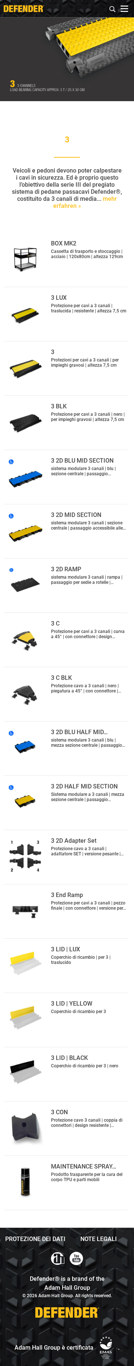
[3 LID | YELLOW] (25, 1019)
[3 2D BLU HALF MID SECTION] (25, 747)
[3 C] (25, 639)
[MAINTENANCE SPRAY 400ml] (25, 1182)
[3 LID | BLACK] (25, 1073)
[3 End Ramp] (25, 910)
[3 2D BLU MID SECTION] (25, 476)
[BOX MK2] (25, 258)
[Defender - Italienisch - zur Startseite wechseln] (24, 8)
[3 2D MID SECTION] (25, 530)
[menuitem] (112, 8)
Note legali (98, 1239)
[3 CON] (25, 1127)
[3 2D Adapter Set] (25, 856)
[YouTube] (76, 1258)
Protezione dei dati (35, 1239)
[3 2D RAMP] (25, 584)
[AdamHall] (57, 1258)
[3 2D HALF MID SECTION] (25, 801)
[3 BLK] (25, 421)
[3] (25, 367)
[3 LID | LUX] (25, 964)
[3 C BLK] (25, 693)
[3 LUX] (25, 313)
